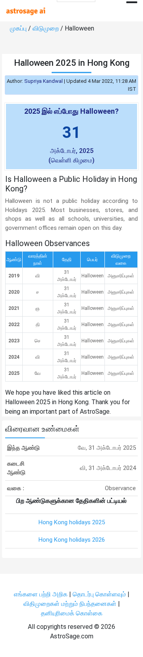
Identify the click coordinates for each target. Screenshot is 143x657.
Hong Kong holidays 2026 (72, 539)
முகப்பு (19, 28)
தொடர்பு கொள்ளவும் (100, 594)
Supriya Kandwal (43, 81)
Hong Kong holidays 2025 (72, 522)
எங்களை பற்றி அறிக (41, 594)
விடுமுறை (46, 28)
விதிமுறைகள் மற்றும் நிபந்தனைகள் (69, 603)
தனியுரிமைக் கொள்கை (71, 613)
